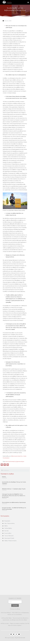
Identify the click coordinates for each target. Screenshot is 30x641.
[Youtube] (19, 634)
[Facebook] (11, 634)
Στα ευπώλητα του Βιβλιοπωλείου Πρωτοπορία (14, 502)
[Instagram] (16, 634)
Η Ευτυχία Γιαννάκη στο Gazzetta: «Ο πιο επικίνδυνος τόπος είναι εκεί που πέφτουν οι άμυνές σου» (13, 495)
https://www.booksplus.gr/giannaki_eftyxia (14, 461)
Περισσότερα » (5, 480)
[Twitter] (14, 634)
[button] (28, 2)
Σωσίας (4, 476)
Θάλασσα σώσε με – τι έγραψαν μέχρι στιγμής (13, 488)
